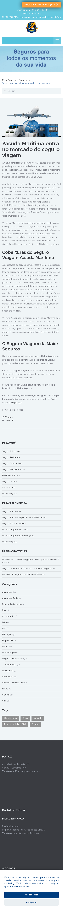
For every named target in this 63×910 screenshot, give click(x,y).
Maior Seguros (9, 80)
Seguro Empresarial (11, 511)
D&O (4, 622)
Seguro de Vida (9, 481)
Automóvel (7, 592)
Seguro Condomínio (12, 463)
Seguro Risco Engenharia (14, 523)
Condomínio (8, 616)
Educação (7, 634)
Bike (4, 610)
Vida (4, 701)
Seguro (35, 724)
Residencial (7, 676)
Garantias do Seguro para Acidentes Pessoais (23, 574)
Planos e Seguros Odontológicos (18, 535)
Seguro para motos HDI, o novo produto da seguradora (28, 568)
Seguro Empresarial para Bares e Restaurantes (24, 517)
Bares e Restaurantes (12, 604)
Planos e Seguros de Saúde (15, 529)
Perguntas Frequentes (12, 658)
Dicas (25, 718)
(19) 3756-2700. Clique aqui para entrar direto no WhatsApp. (32, 17)
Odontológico (9, 652)
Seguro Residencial (11, 457)
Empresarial (7, 640)
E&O (4, 628)
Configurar (31, 902)
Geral (4, 646)
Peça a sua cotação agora (40, 4)
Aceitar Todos (31, 895)
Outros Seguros (9, 493)
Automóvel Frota (10, 598)
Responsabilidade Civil (13, 683)
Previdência (7, 670)
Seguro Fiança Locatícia (13, 469)
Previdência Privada (11, 475)
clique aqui (16, 402)
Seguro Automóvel (11, 451)
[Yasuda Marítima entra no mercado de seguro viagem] (31, 121)
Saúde (5, 689)
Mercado (10, 420)
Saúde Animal (8, 487)
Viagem (23, 80)
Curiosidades (10, 718)
